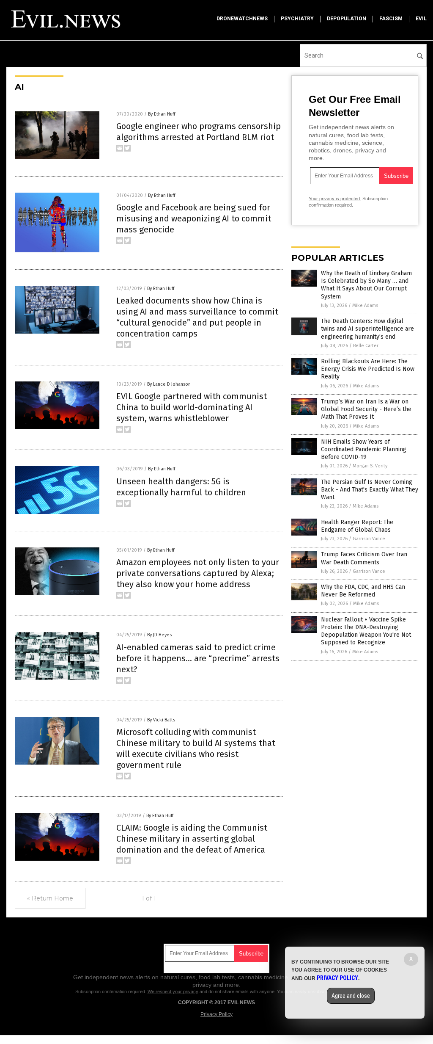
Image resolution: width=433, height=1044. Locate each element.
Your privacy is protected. (335, 198)
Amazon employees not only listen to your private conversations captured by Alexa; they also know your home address (197, 573)
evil (421, 19)
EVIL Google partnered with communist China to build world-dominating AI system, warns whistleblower (191, 407)
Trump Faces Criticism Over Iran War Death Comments (364, 558)
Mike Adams (365, 305)
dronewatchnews (242, 19)
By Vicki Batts (161, 720)
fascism (391, 19)
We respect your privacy (173, 991)
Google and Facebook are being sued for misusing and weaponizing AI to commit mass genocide (193, 218)
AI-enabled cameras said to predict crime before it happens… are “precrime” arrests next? (198, 658)
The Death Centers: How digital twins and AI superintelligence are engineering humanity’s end (367, 329)
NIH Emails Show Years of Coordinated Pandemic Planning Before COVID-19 (363, 449)
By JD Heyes (159, 635)
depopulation (346, 19)
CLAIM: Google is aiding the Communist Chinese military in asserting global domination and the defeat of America (191, 839)
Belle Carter (365, 345)
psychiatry (297, 19)
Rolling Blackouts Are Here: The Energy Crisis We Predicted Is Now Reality (367, 369)
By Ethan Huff (161, 114)
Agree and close (351, 995)
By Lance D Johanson (169, 384)
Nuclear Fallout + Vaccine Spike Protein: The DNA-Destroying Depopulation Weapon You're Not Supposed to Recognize (366, 631)
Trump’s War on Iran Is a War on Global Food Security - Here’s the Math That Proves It (366, 409)
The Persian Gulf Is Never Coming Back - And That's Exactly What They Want (369, 489)
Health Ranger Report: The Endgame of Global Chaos (357, 526)
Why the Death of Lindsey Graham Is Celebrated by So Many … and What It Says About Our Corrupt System (366, 285)
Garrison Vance (369, 538)
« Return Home (50, 898)
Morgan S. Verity (370, 466)
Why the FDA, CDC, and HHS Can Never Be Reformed (363, 590)
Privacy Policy (216, 1014)
